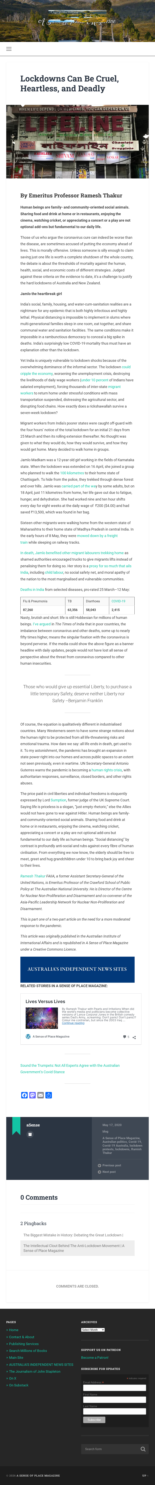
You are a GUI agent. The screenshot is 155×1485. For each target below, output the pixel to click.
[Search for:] (115, 1449)
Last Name (90, 1406)
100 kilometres (72, 473)
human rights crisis (107, 770)
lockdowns (122, 1149)
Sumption (58, 800)
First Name (90, 1394)
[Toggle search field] (146, 49)
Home (13, 1330)
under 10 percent (94, 380)
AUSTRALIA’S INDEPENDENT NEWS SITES (41, 1365)
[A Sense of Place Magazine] (77, 16)
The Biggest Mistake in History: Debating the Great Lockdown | (73, 1235)
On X (12, 1378)
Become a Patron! (94, 1358)
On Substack (18, 1385)
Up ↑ (145, 1475)
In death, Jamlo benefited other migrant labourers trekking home (72, 553)
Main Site (16, 1358)
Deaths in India (32, 589)
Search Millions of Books (28, 1351)
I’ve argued (42, 624)
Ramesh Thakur (32, 876)
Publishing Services (24, 1344)
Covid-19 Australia (115, 1145)
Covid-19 (135, 1142)
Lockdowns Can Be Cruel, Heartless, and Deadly (69, 83)
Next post (109, 1172)
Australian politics (115, 1142)
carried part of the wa (79, 486)
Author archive (30, 1134)
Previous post (112, 1165)
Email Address (93, 1382)
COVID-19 (118, 601)
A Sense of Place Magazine (121, 1138)
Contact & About (21, 1337)
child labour (54, 572)
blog (105, 1131)
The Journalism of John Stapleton (34, 1371)
